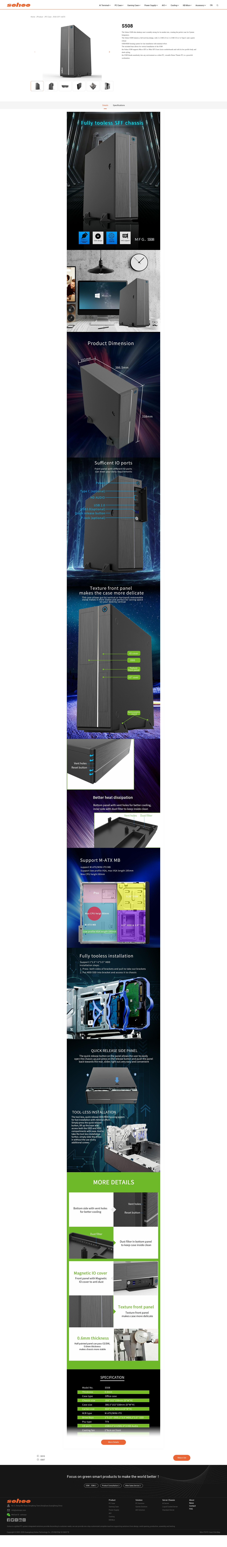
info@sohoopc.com (18, 1510)
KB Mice (186, 5)
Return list (182, 1458)
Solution (138, 1500)
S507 (42, 1460)
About (191, 1500)
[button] (109, 52)
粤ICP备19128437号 (61, 1532)
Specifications (119, 105)
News (191, 1503)
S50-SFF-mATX (59, 17)
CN (211, 5)
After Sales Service (132, 1486)
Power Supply (150, 5)
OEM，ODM (90, 1486)
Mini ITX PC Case (206, 1532)
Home (33, 17)
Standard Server (168, 1510)
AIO (163, 5)
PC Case (118, 5)
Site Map (217, 1532)
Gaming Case (133, 5)
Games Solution (141, 1507)
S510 (42, 1456)
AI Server (165, 1503)
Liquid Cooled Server (170, 1507)
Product (40, 17)
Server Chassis (168, 1500)
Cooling (174, 5)
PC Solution (139, 1503)
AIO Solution (140, 1510)
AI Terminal (104, 5)
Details (105, 105)
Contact (192, 1506)
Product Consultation (110, 1486)
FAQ (191, 1509)
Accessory (200, 5)
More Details (113, 1442)
